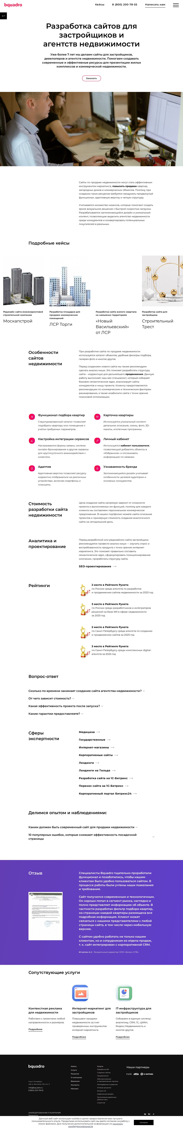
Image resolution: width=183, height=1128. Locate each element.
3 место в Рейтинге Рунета (110, 604)
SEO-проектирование (95, 566)
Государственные (92, 739)
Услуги (74, 1070)
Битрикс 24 (101, 1091)
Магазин (74, 1089)
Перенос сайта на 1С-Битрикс (101, 785)
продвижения (134, 374)
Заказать (91, 78)
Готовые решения (104, 1088)
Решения (75, 1074)
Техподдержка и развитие (107, 1084)
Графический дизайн (105, 1094)
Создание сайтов (103, 1073)
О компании (76, 1078)
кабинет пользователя (135, 445)
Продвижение (103, 1076)
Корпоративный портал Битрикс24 (105, 793)
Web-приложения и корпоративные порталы (107, 1080)
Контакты (75, 1085)
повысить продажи (124, 186)
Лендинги (86, 762)
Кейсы (74, 1066)
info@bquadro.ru (35, 1088)
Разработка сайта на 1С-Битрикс (103, 778)
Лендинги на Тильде (94, 770)
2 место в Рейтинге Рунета (110, 584)
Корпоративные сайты (96, 755)
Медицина (87, 732)
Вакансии (75, 1081)
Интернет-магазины (94, 747)
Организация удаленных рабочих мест (106, 1098)
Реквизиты (33, 1115)
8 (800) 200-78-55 (124, 4)
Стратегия (101, 1103)
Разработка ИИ (103, 1069)
